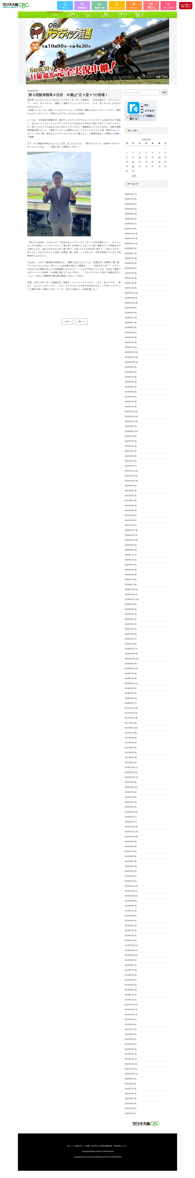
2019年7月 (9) (131, 614)
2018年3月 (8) (131, 693)
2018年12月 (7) (131, 649)
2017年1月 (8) (131, 762)
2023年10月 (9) (131, 362)
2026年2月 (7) (131, 224)
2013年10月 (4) (131, 955)
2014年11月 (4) (131, 891)
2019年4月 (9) (131, 629)
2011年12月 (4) (131, 1064)
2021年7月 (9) (131, 495)
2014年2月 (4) (131, 935)
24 (133, 166)
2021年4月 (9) (131, 510)
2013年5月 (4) (131, 980)
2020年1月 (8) (131, 584)
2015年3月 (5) (131, 871)
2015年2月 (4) (131, 876)
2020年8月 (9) (131, 550)
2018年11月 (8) (131, 654)
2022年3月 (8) (131, 456)
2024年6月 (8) (131, 322)
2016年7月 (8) (131, 792)
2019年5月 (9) (131, 624)
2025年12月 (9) (131, 234)
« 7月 (133, 175)
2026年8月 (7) (131, 194)
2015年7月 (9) (131, 851)
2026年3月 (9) (131, 219)
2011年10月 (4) (131, 1074)
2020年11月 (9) (131, 535)
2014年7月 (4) (131, 911)
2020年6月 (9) (131, 560)
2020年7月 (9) (131, 555)
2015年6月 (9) (131, 856)
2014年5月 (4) (131, 920)
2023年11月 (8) (131, 357)
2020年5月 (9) (131, 565)
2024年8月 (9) (131, 313)
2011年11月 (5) (131, 1069)
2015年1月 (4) (131, 881)
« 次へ (67, 321)
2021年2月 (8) (131, 520)
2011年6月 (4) (130, 1093)
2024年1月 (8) (131, 347)
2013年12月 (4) (131, 945)
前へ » (82, 321)
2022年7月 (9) (131, 436)
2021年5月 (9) (131, 505)
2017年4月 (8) (131, 748)
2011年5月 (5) (130, 1098)
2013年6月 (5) (131, 975)
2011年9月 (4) (130, 1079)
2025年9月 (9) (131, 248)
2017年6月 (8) (131, 738)
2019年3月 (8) (131, 634)
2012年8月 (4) (131, 1024)
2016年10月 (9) (131, 777)
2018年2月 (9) (131, 698)
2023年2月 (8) (131, 402)
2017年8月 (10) (131, 728)
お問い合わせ (185, 5)
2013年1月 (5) (131, 1000)
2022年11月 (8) (131, 416)
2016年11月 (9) (131, 772)
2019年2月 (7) (131, 639)
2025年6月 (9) (131, 263)
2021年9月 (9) (131, 486)
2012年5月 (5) (131, 1039)
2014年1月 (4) (131, 940)
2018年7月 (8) (131, 673)
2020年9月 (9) (131, 545)
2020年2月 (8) (131, 579)
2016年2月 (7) (131, 817)
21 (159, 162)
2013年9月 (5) (131, 960)
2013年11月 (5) (131, 950)
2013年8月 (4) (131, 965)
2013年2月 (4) (131, 995)
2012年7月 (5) (131, 1029)
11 (140, 157)
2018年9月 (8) (131, 663)
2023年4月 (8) (131, 392)
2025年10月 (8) (131, 243)
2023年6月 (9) (131, 382)
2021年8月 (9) (131, 490)
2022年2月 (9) (131, 461)
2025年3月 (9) (131, 278)
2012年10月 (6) (131, 1014)
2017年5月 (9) (131, 743)
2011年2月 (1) (130, 1113)
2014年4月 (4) (131, 925)
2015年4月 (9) (131, 866)
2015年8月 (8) (131, 846)
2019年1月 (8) (131, 644)
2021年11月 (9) (131, 476)
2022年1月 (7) (131, 466)
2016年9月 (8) (131, 782)
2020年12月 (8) (131, 530)
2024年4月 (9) (131, 332)
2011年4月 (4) (130, 1103)
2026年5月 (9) (131, 209)
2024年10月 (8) (131, 303)
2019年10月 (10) (132, 599)
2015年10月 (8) (131, 837)
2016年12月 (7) (131, 767)
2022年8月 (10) (131, 431)
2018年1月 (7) (131, 703)
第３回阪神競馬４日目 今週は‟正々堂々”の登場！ (68, 95)
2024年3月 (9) (131, 337)
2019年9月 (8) (131, 604)
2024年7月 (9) (131, 318)
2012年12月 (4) (131, 1005)
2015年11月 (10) (131, 831)
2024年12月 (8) (131, 293)
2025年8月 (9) (131, 253)
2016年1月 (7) (131, 822)
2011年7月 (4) (130, 1089)
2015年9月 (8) (131, 841)
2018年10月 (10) (132, 659)
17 (133, 162)
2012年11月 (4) (131, 1009)
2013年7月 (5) (131, 970)
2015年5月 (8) (131, 861)
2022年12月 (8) (131, 411)
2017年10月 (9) (131, 718)
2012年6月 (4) (131, 1034)
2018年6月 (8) (131, 678)
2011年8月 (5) (130, 1084)
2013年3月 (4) (131, 990)
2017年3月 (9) (131, 752)
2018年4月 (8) (131, 688)
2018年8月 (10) (131, 668)
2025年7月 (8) (131, 258)
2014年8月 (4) (131, 906)
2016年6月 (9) (131, 797)
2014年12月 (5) (131, 886)
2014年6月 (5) (131, 916)
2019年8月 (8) (131, 609)
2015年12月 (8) (131, 827)
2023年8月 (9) (131, 372)
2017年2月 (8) (131, 757)
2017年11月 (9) (131, 713)
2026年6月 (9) (131, 204)
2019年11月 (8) (131, 594)
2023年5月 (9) (131, 387)
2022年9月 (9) (131, 426)
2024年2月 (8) (131, 342)
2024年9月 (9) (131, 308)
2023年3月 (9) (131, 397)
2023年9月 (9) (131, 367)
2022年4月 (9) (131, 451)
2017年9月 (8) (131, 723)
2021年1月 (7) (131, 525)
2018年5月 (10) (131, 683)
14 (159, 157)
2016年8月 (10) (131, 787)
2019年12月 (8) (131, 589)
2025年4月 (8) (131, 273)
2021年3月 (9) (131, 515)
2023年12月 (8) (131, 352)
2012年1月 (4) (131, 1059)
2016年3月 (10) (131, 812)
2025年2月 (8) (131, 283)
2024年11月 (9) (131, 298)
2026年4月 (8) (131, 214)
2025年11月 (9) (131, 238)
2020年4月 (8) (131, 570)
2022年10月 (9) (131, 421)
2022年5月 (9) (131, 446)
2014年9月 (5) (131, 901)
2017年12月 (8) (131, 708)
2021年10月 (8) (131, 481)
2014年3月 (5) (131, 930)
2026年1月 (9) (131, 229)
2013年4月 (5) (131, 985)
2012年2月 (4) (131, 1054)
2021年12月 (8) (131, 471)
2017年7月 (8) (131, 733)
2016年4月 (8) (131, 807)
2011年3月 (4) (130, 1108)
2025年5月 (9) (131, 268)
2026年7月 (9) (131, 199)
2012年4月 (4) (131, 1044)
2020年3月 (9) (131, 575)
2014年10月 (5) (131, 896)
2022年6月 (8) (131, 441)
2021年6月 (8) (131, 500)
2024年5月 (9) (131, 327)
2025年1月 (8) (131, 288)
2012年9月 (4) (131, 1019)
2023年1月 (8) (131, 407)
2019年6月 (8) (131, 619)
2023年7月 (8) (131, 377)
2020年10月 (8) (131, 540)
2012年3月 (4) (131, 1049)
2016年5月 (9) (131, 802)
